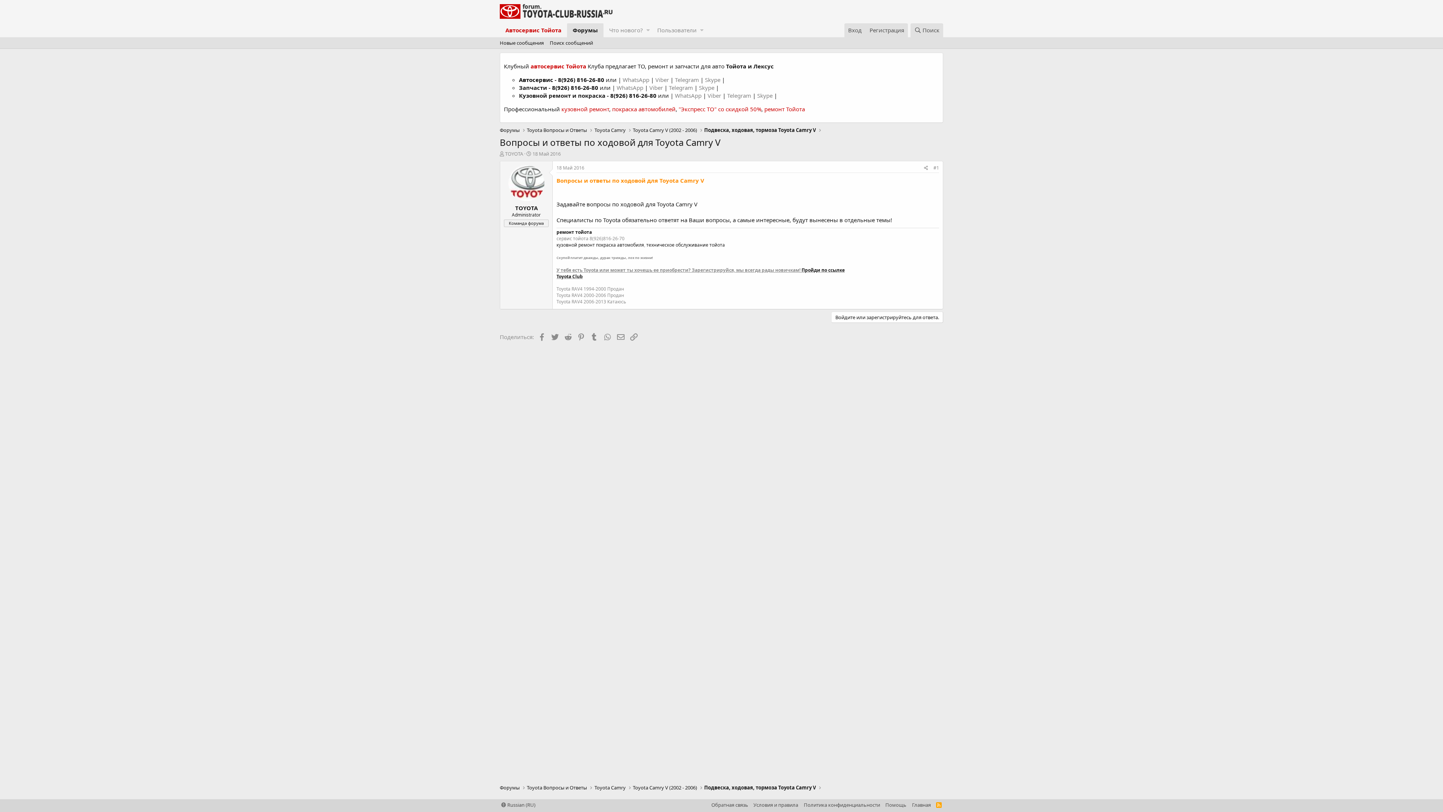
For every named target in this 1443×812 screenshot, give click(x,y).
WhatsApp (637, 79)
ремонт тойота (574, 232)
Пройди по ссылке (823, 270)
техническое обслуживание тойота (685, 245)
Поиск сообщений (571, 42)
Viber (662, 79)
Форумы (585, 30)
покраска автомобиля (620, 245)
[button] (648, 30)
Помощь (895, 804)
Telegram (687, 79)
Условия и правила (775, 804)
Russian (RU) (520, 804)
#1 (936, 168)
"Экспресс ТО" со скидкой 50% (720, 109)
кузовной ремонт (585, 109)
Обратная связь (729, 804)
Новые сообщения (522, 42)
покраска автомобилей (644, 109)
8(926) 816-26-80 (581, 79)
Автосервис (536, 79)
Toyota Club (570, 276)
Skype (713, 79)
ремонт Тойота (784, 109)
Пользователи (677, 30)
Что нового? (626, 30)
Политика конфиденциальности (842, 804)
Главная (921, 804)
